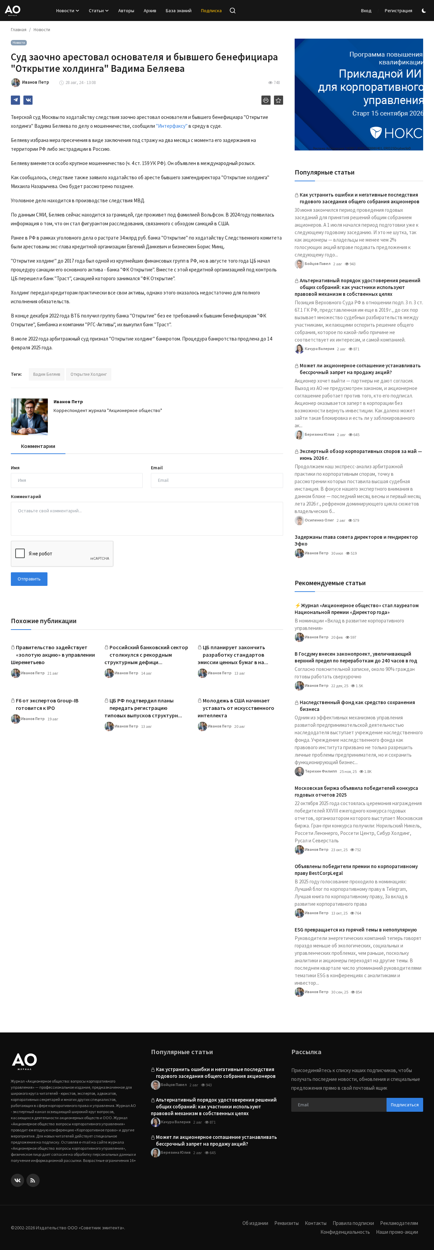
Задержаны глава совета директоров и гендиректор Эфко (356, 540)
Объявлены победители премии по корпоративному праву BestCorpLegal (356, 869)
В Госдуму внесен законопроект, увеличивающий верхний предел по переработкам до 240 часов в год (356, 657)
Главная (18, 30)
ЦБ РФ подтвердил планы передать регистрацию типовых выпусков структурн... (143, 708)
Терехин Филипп (320, 770)
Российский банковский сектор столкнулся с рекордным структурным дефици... (146, 654)
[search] (232, 10)
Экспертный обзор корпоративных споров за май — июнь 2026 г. (361, 454)
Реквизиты (286, 1223)
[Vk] (17, 1180)
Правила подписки (353, 1223)
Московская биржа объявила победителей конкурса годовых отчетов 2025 (356, 791)
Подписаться (405, 1105)
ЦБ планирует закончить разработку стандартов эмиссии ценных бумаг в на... (233, 654)
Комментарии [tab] (38, 446)
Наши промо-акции (397, 1232)
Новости (42, 30)
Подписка (211, 10)
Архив (150, 10)
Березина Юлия (319, 433)
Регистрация (398, 10)
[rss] (33, 1180)
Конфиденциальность (345, 1232)
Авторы (126, 10)
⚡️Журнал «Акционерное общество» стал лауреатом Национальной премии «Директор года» (357, 608)
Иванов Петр (68, 401)
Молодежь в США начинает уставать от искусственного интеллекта (236, 708)
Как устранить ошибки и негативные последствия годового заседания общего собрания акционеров (359, 198)
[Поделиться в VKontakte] (28, 100)
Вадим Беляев (46, 374)
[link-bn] (359, 94)
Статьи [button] (96, 10)
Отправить (29, 579)
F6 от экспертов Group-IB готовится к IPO (47, 704)
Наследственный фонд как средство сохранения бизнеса (357, 705)
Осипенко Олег (319, 519)
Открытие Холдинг (89, 374)
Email (157, 468)
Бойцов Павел (317, 263)
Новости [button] (65, 10)
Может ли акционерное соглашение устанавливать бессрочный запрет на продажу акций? (360, 368)
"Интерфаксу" (172, 126)
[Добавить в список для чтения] (278, 100)
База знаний (179, 10)
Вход (366, 10)
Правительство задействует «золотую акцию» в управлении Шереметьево (53, 654)
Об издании (255, 1223)
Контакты (316, 1223)
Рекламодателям (399, 1223)
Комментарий (26, 496)
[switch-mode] (425, 10)
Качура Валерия (319, 348)
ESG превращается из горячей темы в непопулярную (356, 929)
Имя (15, 468)
